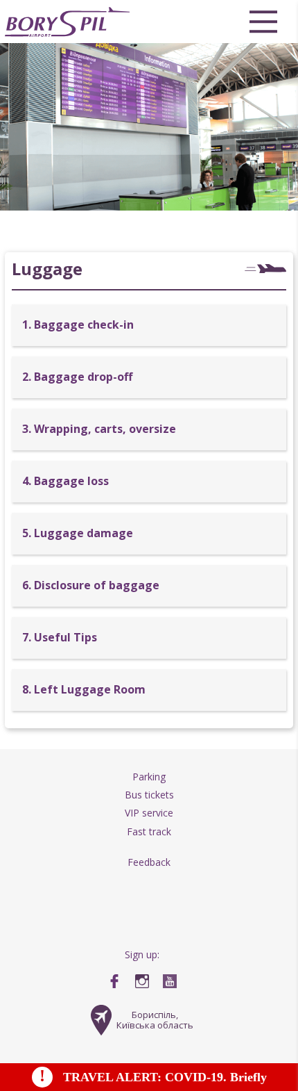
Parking (149, 776)
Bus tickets (149, 794)
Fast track (149, 831)
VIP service (149, 812)
